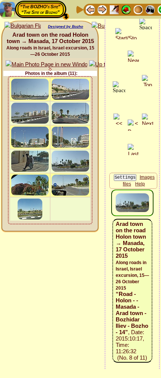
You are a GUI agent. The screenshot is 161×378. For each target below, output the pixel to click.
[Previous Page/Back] (90, 9)
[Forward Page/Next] (102, 9)
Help (140, 184)
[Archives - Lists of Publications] (114, 9)
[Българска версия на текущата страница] (23, 26)
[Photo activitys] (150, 9)
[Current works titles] (138, 9)
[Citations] (126, 9)
